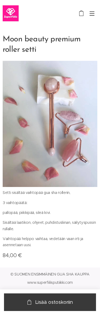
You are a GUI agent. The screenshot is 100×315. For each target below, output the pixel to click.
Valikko (92, 13)
